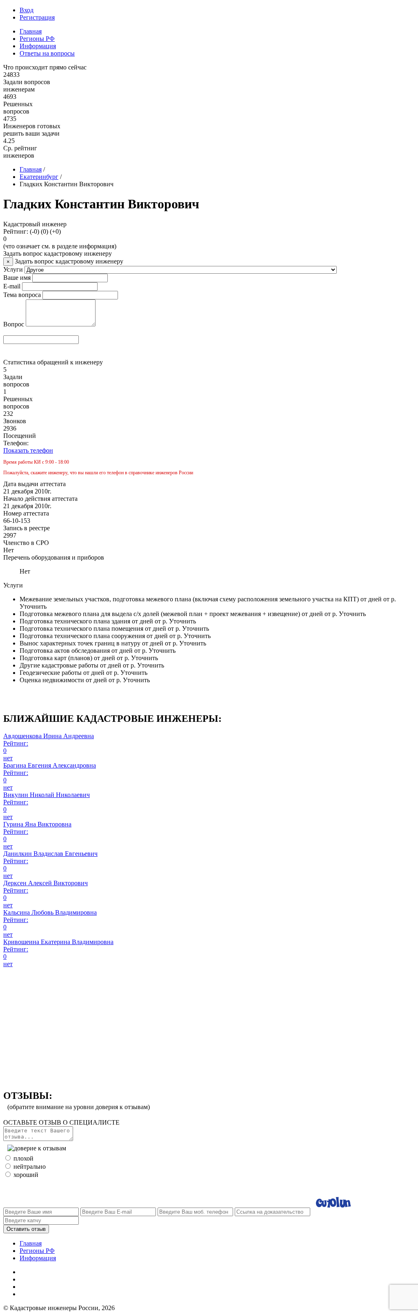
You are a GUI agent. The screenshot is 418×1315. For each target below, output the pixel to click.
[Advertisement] (209, 1025)
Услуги (13, 269)
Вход (26, 10)
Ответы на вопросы (47, 53)
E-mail (11, 286)
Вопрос (13, 324)
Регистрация (37, 17)
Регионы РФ (37, 38)
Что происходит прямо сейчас (45, 67)
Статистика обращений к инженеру (53, 362)
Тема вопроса (22, 294)
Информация (38, 45)
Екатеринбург (39, 176)
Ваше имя (17, 277)
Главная (31, 31)
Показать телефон (28, 450)
